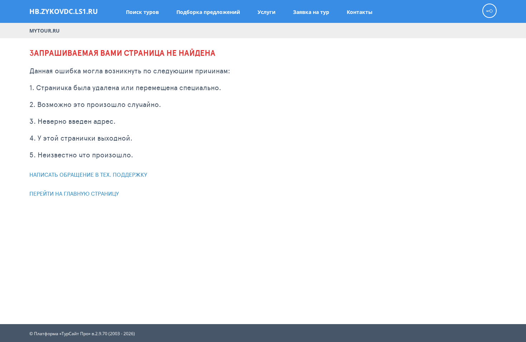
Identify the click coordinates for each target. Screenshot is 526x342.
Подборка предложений (208, 12)
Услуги (267, 12)
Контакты (359, 12)
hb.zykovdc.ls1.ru (63, 11)
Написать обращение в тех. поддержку (88, 174)
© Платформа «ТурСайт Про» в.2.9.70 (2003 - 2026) (82, 334)
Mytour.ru (44, 30)
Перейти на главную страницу (74, 193)
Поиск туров (142, 12)
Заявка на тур (311, 12)
